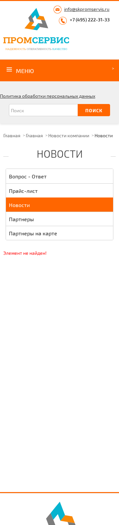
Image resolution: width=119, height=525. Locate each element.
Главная (11, 135)
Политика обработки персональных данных (47, 96)
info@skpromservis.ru (86, 9)
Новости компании (68, 135)
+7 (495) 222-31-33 (90, 19)
